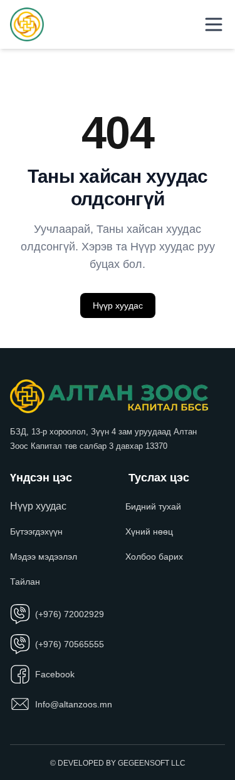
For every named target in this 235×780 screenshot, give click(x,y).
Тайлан (25, 582)
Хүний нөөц (149, 531)
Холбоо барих (154, 557)
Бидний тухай (153, 506)
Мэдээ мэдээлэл (43, 557)
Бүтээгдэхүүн (36, 531)
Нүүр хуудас (118, 305)
